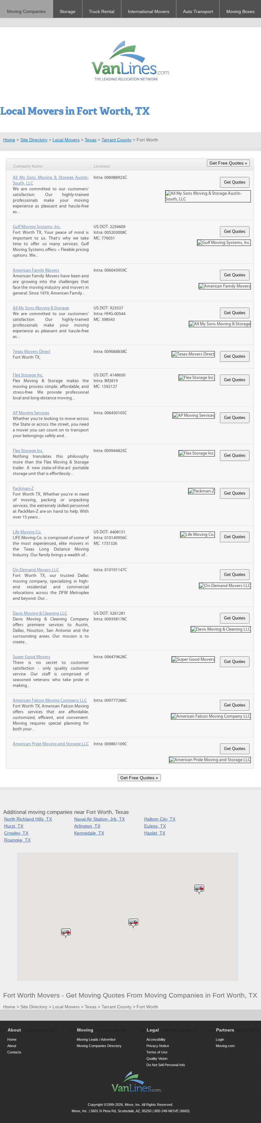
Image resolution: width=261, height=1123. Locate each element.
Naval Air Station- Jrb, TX (99, 819)
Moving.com (225, 1046)
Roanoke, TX (17, 839)
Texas (90, 139)
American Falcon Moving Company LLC (50, 700)
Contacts (14, 1052)
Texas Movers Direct (31, 351)
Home (9, 139)
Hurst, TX (13, 826)
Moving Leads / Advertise (96, 1039)
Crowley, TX (16, 832)
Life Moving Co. (27, 532)
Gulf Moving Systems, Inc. (37, 226)
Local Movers (66, 139)
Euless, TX (155, 826)
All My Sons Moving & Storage (41, 308)
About (11, 1046)
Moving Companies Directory (99, 1046)
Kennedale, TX (89, 832)
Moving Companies (26, 11)
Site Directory (33, 139)
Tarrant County (116, 139)
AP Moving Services (31, 413)
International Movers (148, 11)
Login (220, 1039)
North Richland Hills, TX (28, 819)
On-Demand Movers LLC (36, 569)
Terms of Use (156, 1052)
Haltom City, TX (159, 819)
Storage (67, 11)
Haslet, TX (154, 832)
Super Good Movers (31, 657)
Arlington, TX (87, 826)
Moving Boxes (240, 11)
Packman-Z (23, 488)
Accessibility (156, 1039)
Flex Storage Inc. (28, 375)
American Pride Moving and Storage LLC (51, 744)
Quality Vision (156, 1058)
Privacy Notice (157, 1046)
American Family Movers (36, 270)
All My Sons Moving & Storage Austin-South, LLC (51, 180)
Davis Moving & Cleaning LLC (40, 613)
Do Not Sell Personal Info (165, 1065)
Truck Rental (101, 11)
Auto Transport (198, 11)
